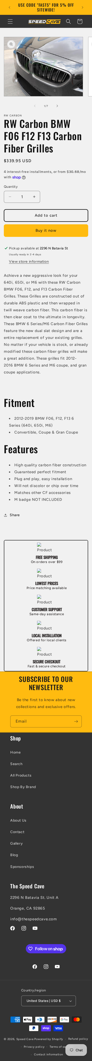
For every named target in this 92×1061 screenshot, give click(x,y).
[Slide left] (34, 106)
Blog (14, 855)
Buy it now (46, 230)
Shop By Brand (23, 787)
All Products (20, 775)
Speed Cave (25, 1039)
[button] (10, 21)
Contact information (48, 1054)
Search (16, 764)
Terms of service (61, 1046)
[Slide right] (57, 106)
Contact (17, 832)
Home (15, 752)
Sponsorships (22, 867)
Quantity (11, 187)
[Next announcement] (82, 7)
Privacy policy (34, 1046)
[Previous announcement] (9, 7)
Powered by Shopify (48, 1039)
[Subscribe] (76, 721)
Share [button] (15, 515)
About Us (18, 820)
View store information (29, 261)
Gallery (16, 843)
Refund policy (78, 1039)
